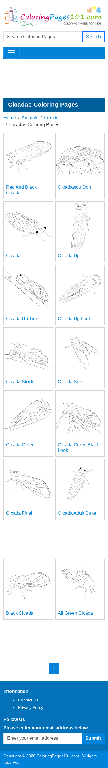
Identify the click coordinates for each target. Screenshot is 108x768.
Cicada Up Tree (22, 318)
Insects (51, 117)
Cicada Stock (19, 381)
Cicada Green (20, 444)
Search (93, 36)
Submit (93, 738)
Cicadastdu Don (74, 187)
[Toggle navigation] (11, 53)
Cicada (13, 255)
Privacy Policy (30, 707)
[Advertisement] (54, 78)
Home (9, 117)
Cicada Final (19, 513)
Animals (30, 117)
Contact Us (28, 700)
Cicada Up (69, 255)
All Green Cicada (75, 613)
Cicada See (70, 381)
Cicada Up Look (74, 318)
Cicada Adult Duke (77, 513)
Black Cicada (19, 613)
